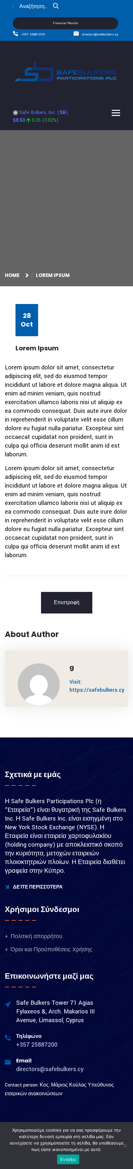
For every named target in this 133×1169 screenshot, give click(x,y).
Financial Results (65, 23)
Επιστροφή (66, 602)
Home (13, 275)
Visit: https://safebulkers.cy (96, 686)
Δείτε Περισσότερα (37, 886)
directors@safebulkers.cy (100, 34)
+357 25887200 (33, 34)
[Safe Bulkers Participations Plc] (66, 71)
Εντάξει (68, 1159)
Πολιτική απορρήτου (36, 936)
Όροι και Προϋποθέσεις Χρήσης (51, 949)
